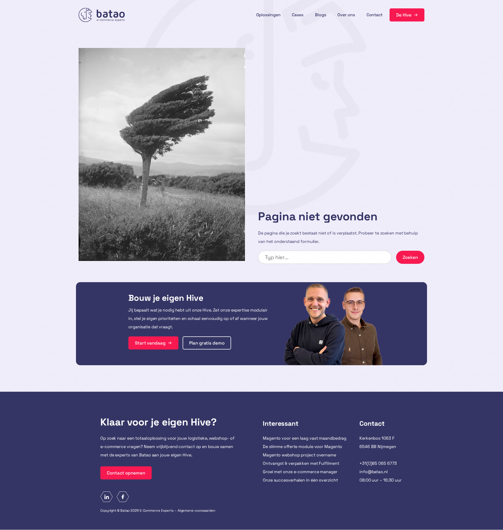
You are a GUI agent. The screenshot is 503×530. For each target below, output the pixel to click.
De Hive (403, 15)
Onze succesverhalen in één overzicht (300, 480)
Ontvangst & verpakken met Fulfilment (301, 463)
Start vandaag (150, 343)
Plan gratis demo (206, 343)
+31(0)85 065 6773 (378, 463)
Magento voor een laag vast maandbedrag (304, 438)
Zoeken (410, 257)
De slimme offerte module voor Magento (302, 446)
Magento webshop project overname (299, 455)
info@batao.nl (373, 471)
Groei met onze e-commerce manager (300, 471)
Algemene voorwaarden (196, 510)
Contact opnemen (126, 473)
